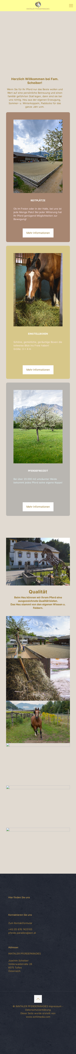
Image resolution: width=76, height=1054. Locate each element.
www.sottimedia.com (38, 1016)
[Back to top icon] (38, 999)
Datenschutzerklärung (38, 1009)
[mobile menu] (71, 5)
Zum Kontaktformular (20, 923)
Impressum (55, 1006)
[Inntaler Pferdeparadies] (38, 5)
